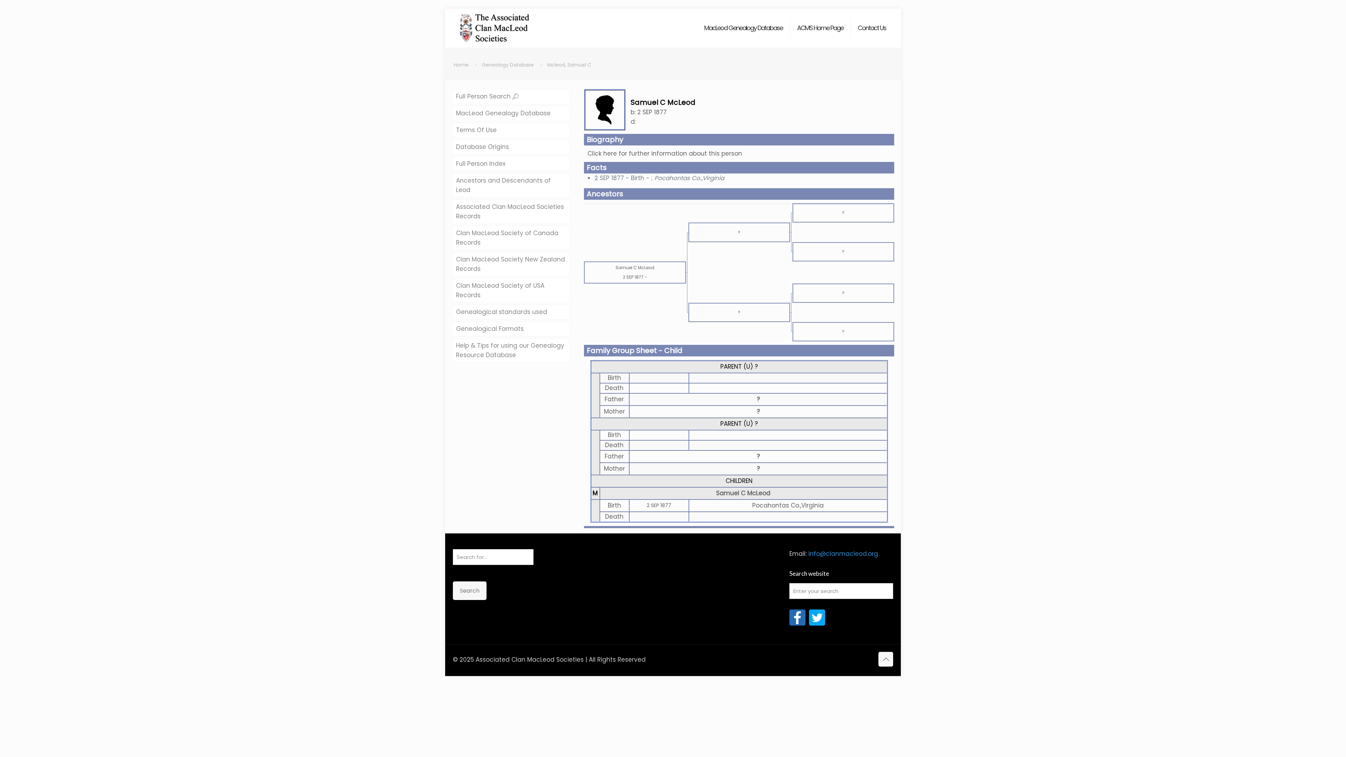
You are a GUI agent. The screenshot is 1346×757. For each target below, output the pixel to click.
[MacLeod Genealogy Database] (495, 24)
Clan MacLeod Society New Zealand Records (510, 264)
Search (470, 591)
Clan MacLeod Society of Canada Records (507, 238)
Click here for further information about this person (664, 153)
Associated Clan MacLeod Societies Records (510, 211)
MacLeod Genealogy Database (503, 113)
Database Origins (482, 147)
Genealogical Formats (490, 329)
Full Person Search (484, 96)
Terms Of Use (476, 130)
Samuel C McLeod (743, 493)
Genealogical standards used (501, 312)
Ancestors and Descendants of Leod (503, 185)
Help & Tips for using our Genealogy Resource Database (510, 350)
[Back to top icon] (885, 659)
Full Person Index (480, 163)
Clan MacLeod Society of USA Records (500, 290)
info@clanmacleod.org (843, 554)
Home (461, 64)
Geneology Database (508, 64)
